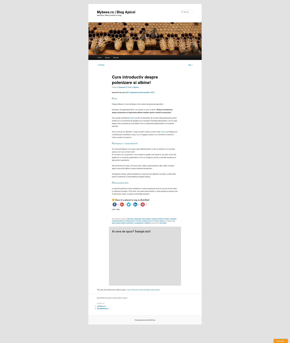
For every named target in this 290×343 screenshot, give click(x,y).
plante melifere (121, 223)
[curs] (114, 98)
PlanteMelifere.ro (103, 308)
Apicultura (130, 219)
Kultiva (132, 118)
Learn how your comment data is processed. (143, 289)
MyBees (136, 87)
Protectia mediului (141, 221)
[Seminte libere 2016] (120, 183)
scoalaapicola (138, 223)
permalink (163, 223)
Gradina (166, 219)
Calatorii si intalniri (157, 219)
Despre (107, 57)
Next (190, 65)
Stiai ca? (150, 221)
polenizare (130, 223)
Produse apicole (129, 221)
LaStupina (173, 219)
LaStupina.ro (101, 306)
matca (163, 131)
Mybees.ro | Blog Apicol (116, 11)
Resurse (116, 57)
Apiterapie (137, 219)
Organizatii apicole (118, 221)
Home (99, 57)
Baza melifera (146, 219)
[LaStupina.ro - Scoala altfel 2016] (125, 143)
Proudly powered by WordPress (145, 320)
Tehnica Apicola (159, 221)
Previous (100, 65)
